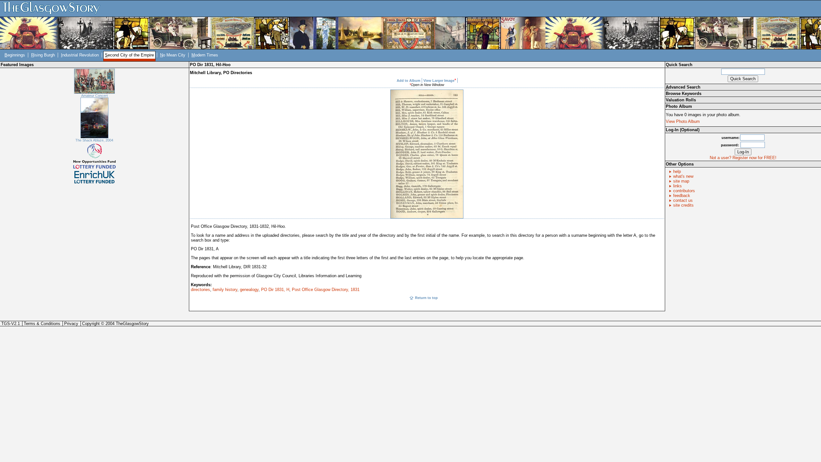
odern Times (204, 55)
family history (225, 289)
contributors (684, 190)
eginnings (14, 55)
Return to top (426, 298)
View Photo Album (683, 121)
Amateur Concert (94, 96)
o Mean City (172, 55)
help (677, 171)
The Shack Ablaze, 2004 (94, 140)
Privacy (71, 323)
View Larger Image (438, 80)
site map (681, 181)
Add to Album (408, 80)
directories (200, 289)
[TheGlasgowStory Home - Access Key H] (53, 8)
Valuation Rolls (681, 100)
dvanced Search (683, 87)
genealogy (249, 289)
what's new (683, 176)
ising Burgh (43, 55)
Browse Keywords (683, 93)
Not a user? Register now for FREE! (743, 157)
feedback (681, 195)
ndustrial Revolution (80, 55)
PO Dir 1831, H (275, 289)
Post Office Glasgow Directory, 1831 (326, 289)
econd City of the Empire (129, 55)
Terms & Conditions (42, 323)
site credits (683, 205)
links (677, 186)
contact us (683, 200)
